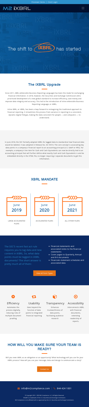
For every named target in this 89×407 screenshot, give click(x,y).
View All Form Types (44, 273)
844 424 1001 (64, 388)
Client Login (53, 2)
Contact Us (44, 369)
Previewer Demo (38, 2)
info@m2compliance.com (36, 388)
